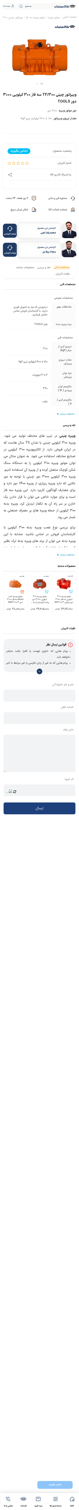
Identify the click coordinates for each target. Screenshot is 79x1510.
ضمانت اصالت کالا (57, 210)
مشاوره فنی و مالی (57, 198)
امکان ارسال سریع (19, 210)
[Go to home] (69, 17)
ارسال (39, 808)
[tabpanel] (39, 53)
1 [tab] (41, 83)
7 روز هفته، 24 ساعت (17, 198)
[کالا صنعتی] (64, 6)
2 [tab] (37, 83)
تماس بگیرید (55, 1484)
